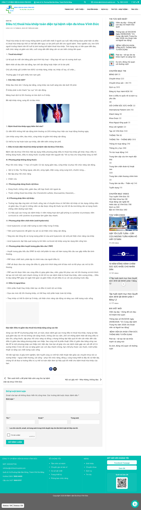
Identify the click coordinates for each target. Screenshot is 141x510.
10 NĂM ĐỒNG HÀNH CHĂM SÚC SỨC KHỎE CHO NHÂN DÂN (122, 267)
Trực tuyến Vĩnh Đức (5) (119, 196)
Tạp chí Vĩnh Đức (116, 131)
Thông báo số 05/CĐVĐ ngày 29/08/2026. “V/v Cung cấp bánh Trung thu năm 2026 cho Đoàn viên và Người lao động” (126, 36)
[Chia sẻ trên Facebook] (51, 369)
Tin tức (89, 474)
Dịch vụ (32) (114, 207)
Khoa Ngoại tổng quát (118, 122)
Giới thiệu (90, 463)
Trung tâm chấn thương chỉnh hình (123, 176)
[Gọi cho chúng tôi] (136, 2)
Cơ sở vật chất (56, 471)
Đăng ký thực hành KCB (119, 91)
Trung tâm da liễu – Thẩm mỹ (121, 183)
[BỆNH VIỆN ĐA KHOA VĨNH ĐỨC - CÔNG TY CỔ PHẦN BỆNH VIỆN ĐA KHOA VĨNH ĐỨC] (20, 9)
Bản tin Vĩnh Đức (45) (118, 210)
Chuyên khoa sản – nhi (118, 83)
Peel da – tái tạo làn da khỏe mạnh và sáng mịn (125, 56)
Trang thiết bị (56, 474)
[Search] (85, 2)
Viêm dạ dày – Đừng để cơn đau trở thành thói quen (125, 25)
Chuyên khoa (114, 78)
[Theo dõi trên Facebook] (132, 2)
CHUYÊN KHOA (92, 9)
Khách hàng (114, 114)
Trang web (75, 418)
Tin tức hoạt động (116, 152)
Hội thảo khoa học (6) (118, 199)
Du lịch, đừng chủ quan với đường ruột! (125, 63)
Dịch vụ (8, 21)
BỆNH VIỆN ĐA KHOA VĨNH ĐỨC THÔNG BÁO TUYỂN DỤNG (126, 47)
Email (41, 418)
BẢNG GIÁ (113, 74)
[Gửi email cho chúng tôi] (134, 2)
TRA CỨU (134, 9)
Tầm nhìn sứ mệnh (58, 463)
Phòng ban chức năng (59, 478)
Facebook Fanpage (122, 463)
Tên (8, 418)
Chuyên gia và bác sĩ (59, 467)
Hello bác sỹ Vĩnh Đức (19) (120, 204)
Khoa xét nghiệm (116, 127)
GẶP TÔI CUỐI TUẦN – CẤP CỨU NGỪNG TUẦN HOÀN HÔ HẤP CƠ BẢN (123, 236)
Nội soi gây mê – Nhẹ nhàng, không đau (82, 379)
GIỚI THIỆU (79, 9)
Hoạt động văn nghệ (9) (119, 202)
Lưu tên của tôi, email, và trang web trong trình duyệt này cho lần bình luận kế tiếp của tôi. (44, 428)
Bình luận (10, 399)
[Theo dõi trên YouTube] (138, 2)
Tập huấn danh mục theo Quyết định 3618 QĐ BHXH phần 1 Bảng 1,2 (123, 297)
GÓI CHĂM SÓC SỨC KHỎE (120, 105)
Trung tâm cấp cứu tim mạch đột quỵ (123, 157)
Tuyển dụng (114, 187)
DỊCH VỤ (104, 9)
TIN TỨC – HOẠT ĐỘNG (119, 9)
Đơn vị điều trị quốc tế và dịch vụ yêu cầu (123, 97)
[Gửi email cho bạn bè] (55, 369)
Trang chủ (69, 9)
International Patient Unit (119, 110)
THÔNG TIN (114, 135)
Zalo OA (122, 468)
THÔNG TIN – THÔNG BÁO (120, 139)
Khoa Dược (113, 118)
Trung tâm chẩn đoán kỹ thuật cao (121, 167)
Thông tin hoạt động (117, 144)
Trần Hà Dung (33, 28)
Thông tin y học (115, 148)
